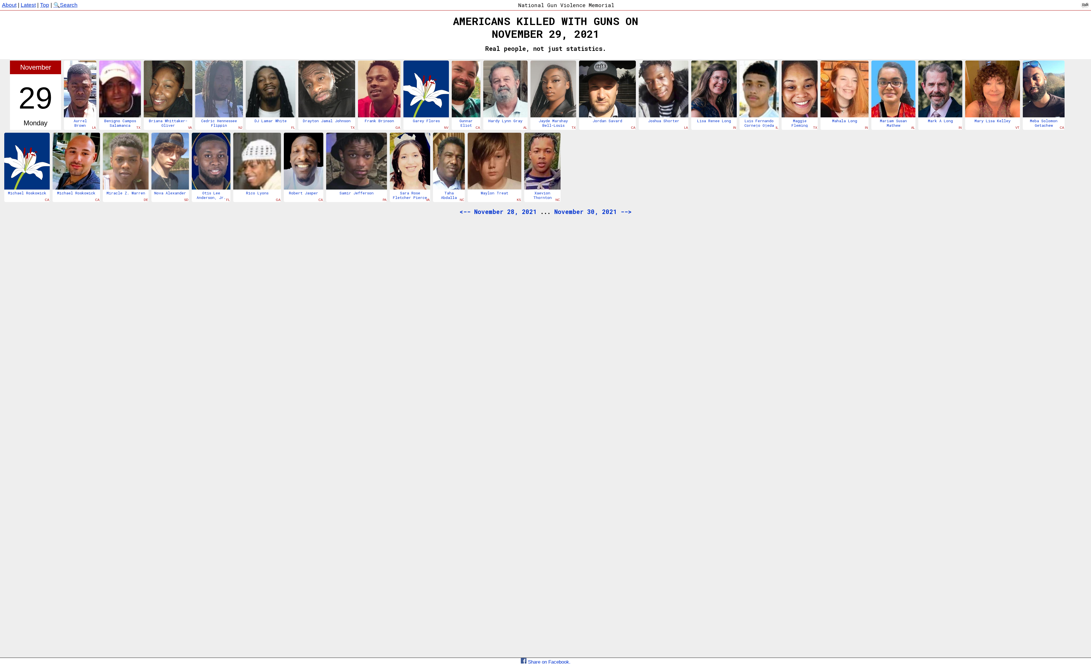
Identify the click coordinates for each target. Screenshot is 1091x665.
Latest (28, 5)
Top (44, 5)
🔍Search (65, 5)
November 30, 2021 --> (593, 212)
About (9, 5)
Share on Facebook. (548, 662)
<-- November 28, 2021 (498, 212)
